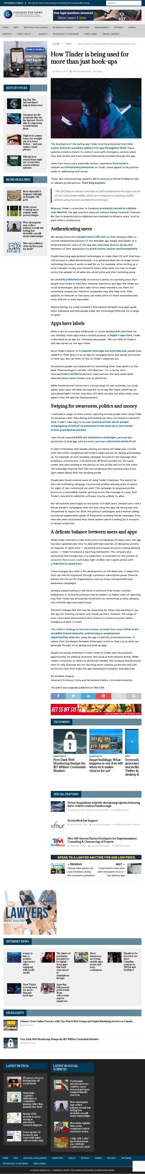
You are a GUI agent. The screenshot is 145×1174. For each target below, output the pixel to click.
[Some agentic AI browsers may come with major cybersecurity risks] (14, 1136)
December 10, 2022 (78, 824)
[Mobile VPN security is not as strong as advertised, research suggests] (14, 1118)
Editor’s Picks (16, 88)
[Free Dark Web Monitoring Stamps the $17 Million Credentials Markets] (70, 741)
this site (99, 687)
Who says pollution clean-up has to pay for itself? (33, 246)
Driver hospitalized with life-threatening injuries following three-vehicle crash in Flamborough (104, 804)
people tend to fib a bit (91, 237)
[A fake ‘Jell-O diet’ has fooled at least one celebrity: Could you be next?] (61, 1142)
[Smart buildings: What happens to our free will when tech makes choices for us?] (106, 741)
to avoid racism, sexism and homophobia (111, 249)
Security (43, 34)
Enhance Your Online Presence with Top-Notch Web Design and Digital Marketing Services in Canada (76, 1021)
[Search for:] (123, 3)
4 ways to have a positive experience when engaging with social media (29, 963)
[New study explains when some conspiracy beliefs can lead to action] (61, 1127)
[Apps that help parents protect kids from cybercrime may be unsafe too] (48, 988)
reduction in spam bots (67, 564)
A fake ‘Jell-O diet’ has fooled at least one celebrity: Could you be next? (80, 1142)
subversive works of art (121, 441)
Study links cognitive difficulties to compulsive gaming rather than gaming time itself (33, 1100)
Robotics (7, 34)
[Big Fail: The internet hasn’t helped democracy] (14, 103)
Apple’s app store (121, 335)
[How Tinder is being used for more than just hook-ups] (14, 988)
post (59, 687)
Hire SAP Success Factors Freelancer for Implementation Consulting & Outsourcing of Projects (102, 840)
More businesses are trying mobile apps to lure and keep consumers (96, 961)
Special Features (66, 794)
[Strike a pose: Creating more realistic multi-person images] (14, 211)
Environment (102, 27)
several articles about (105, 422)
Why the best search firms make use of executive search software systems (32, 162)
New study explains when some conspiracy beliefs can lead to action (80, 1127)
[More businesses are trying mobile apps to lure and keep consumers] (81, 957)
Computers (84, 27)
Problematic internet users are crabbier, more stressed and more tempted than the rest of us (80, 1088)
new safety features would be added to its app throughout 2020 (92, 146)
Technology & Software (66, 34)
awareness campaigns (102, 437)
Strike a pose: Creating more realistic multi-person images (31, 211)
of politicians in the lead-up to (99, 426)
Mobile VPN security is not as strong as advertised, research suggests (32, 1119)
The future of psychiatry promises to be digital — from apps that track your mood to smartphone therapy (63, 965)
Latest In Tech (17, 1066)
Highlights (15, 1013)
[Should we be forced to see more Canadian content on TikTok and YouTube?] (115, 957)
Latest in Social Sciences (65, 1067)
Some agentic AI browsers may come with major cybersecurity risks (33, 1136)
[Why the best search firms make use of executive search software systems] (14, 160)
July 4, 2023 (28, 1025)
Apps (16, 27)
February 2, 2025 (77, 810)
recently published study (70, 279)
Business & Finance (63, 27)
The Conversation (81, 71)
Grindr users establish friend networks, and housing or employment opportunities (95, 633)
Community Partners (99, 810)
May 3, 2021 (61, 71)
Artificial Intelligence (36, 27)
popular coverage (93, 351)
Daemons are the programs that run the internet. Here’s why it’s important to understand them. (33, 121)
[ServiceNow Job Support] (58, 824)
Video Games (90, 34)
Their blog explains (93, 183)
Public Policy (24, 34)
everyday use (118, 351)
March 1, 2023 (29, 1043)
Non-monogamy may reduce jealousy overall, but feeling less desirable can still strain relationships (33, 229)
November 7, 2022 (78, 845)
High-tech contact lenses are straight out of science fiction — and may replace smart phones (32, 142)
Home (5, 27)
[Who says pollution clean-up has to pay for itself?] (14, 247)
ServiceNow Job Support (83, 820)
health (78, 437)
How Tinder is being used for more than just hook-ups (30, 990)
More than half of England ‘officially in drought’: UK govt (32, 195)
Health (72, 1158)
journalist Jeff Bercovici (71, 374)
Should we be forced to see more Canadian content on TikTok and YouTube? (131, 961)
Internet (118, 27)
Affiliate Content (121, 810)
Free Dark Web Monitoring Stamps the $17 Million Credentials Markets (69, 765)
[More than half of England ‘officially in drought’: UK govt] (14, 195)
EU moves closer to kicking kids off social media (33, 1080)
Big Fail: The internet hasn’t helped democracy (33, 102)
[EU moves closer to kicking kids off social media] (14, 1082)
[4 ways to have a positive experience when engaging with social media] (14, 957)
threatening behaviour (79, 167)
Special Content (110, 34)
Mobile (132, 27)
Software (126, 1158)
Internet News (17, 941)
